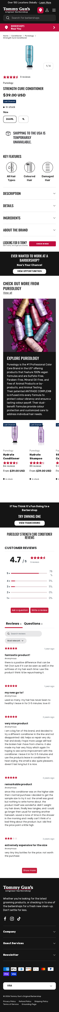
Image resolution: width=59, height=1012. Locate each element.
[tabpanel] (29, 753)
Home (5, 36)
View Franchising (29, 523)
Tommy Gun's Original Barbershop (25, 996)
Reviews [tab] (13, 623)
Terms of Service (11, 1004)
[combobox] (29, 18)
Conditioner (16, 36)
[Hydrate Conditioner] (14, 435)
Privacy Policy (9, 1001)
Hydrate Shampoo (36, 456)
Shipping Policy (41, 1001)
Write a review (39, 610)
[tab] (33, 624)
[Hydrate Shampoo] (41, 435)
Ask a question (20, 610)
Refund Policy (25, 1001)
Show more (29, 870)
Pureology (29, 36)
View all (7, 292)
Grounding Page (29, 1004)
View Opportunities (29, 271)
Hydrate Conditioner (11, 456)
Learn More (45, 2)
